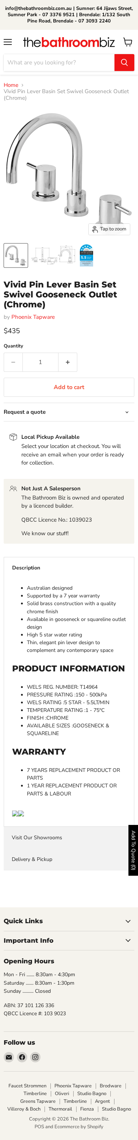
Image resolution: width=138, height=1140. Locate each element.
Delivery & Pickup (32, 859)
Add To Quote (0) (133, 850)
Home (11, 85)
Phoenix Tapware (33, 317)
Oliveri (62, 1093)
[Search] (124, 62)
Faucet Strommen (27, 1086)
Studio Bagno (91, 1093)
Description (26, 567)
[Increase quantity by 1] (68, 362)
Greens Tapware (38, 1101)
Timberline (35, 1093)
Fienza (87, 1109)
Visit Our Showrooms (37, 837)
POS (39, 1126)
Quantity (13, 346)
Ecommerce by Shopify (78, 1126)
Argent (102, 1101)
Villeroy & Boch (23, 1109)
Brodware (110, 1086)
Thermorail (60, 1109)
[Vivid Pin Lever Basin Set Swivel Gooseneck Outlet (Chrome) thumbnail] (53, 255)
